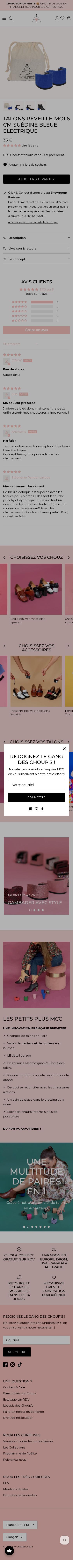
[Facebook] (30, 808)
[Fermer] (64, 748)
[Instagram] (36, 808)
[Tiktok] (42, 808)
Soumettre (36, 797)
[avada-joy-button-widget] (9, 1550)
